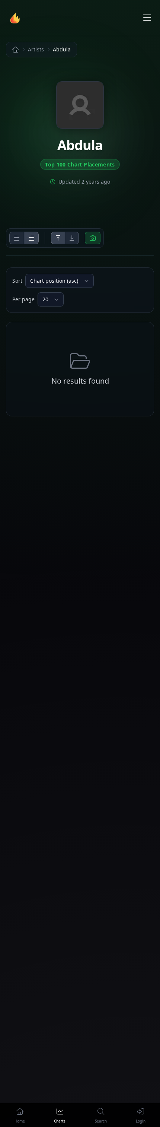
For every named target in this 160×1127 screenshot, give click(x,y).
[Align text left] (16, 238)
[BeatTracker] (16, 18)
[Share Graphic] (92, 238)
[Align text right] (31, 238)
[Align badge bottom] (72, 238)
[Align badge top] (58, 238)
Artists (36, 49)
